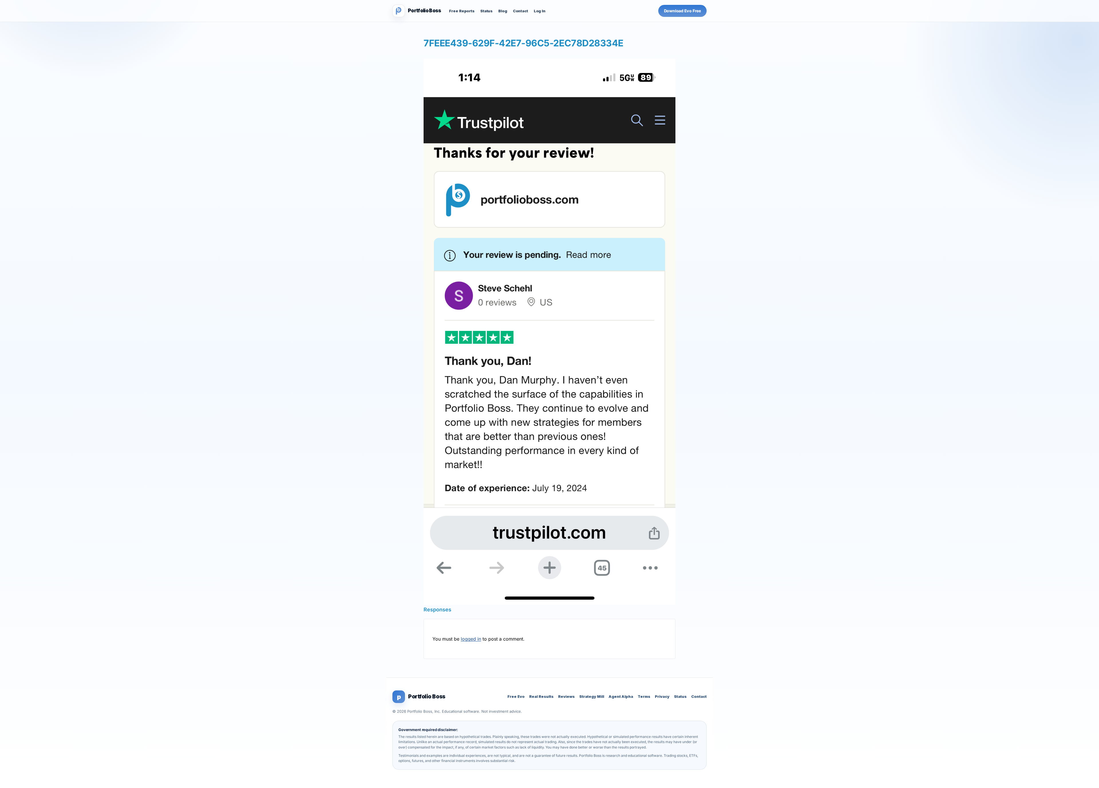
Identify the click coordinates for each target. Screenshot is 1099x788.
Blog (502, 11)
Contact (520, 11)
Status (486, 11)
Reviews (566, 696)
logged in (471, 639)
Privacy (662, 696)
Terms (644, 696)
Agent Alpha (621, 696)
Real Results (541, 696)
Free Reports (461, 11)
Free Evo (516, 696)
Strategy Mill (591, 696)
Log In (539, 11)
